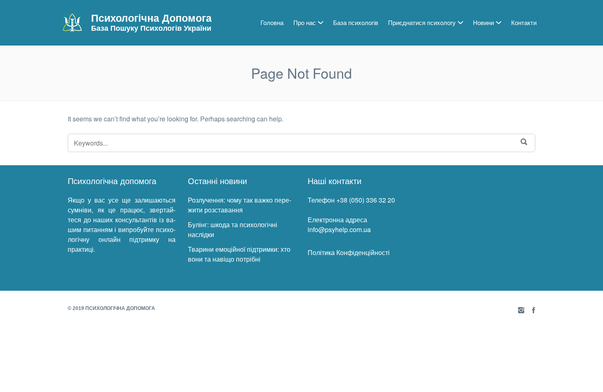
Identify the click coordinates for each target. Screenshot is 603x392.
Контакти (524, 22)
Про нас (304, 22)
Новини (483, 22)
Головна (271, 22)
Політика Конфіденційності (349, 252)
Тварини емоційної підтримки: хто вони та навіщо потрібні (239, 254)
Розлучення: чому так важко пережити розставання (239, 204)
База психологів (355, 22)
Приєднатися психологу (422, 22)
